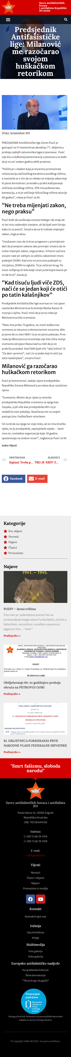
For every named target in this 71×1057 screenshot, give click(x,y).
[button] (8, 19)
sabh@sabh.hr (36, 855)
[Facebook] (30, 899)
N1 (18, 147)
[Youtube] (40, 899)
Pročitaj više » (12, 635)
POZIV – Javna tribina (20, 609)
